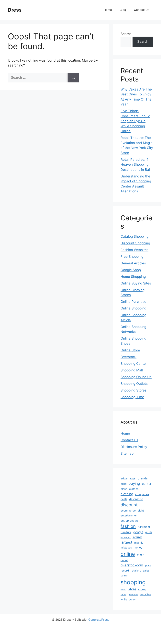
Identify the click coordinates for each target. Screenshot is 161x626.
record (125, 570)
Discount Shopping (135, 243)
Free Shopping (132, 257)
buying (134, 483)
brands (142, 478)
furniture (126, 532)
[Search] (73, 77)
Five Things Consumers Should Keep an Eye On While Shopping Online (135, 121)
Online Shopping (133, 308)
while (124, 599)
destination (136, 499)
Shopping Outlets (134, 384)
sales (146, 570)
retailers (136, 570)
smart (123, 589)
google (138, 532)
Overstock (128, 357)
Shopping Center (134, 364)
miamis (138, 542)
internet (137, 537)
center (146, 484)
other (140, 554)
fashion (128, 526)
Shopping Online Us (136, 377)
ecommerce (128, 510)
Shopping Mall (132, 370)
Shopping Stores (133, 390)
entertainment (129, 515)
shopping (133, 582)
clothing (127, 494)
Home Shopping (133, 277)
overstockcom (132, 565)
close (124, 488)
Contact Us (141, 10)
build (123, 483)
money (138, 547)
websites (145, 594)
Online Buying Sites (136, 283)
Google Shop (131, 270)
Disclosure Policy (134, 447)
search (125, 575)
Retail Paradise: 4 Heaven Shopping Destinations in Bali (136, 165)
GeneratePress (98, 619)
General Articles (133, 263)
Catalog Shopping (134, 236)
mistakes (126, 547)
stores (142, 589)
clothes (133, 488)
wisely (132, 599)
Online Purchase (133, 302)
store (132, 589)
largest (126, 542)
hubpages (126, 537)
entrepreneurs (129, 520)
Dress (15, 10)
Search (126, 34)
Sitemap (127, 453)
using (124, 594)
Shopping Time (132, 397)
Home (108, 10)
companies (142, 494)
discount (129, 504)
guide (148, 532)
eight (141, 510)
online (128, 554)
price (148, 565)
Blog (123, 10)
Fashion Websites (134, 250)
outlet (124, 560)
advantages (128, 478)
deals (124, 499)
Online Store (130, 350)
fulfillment (144, 526)
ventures (133, 594)
